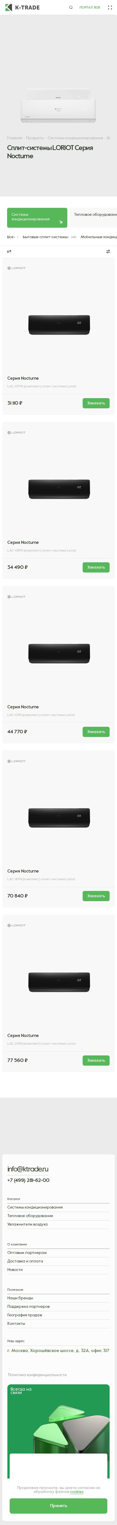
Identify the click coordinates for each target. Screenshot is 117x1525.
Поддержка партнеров (28, 1307)
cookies (76, 1492)
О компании (17, 1244)
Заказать (32, 400)
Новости (15, 1270)
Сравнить (85, 400)
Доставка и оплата (25, 1261)
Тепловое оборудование (30, 1216)
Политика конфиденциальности (37, 1375)
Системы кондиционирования (35, 1207)
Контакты (16, 1324)
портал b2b (90, 7)
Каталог (13, 1199)
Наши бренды (20, 1298)
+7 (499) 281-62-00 (28, 1180)
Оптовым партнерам (27, 1253)
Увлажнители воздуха (27, 1224)
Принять (58, 1506)
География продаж (24, 1315)
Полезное (15, 1290)
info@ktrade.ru (27, 1169)
